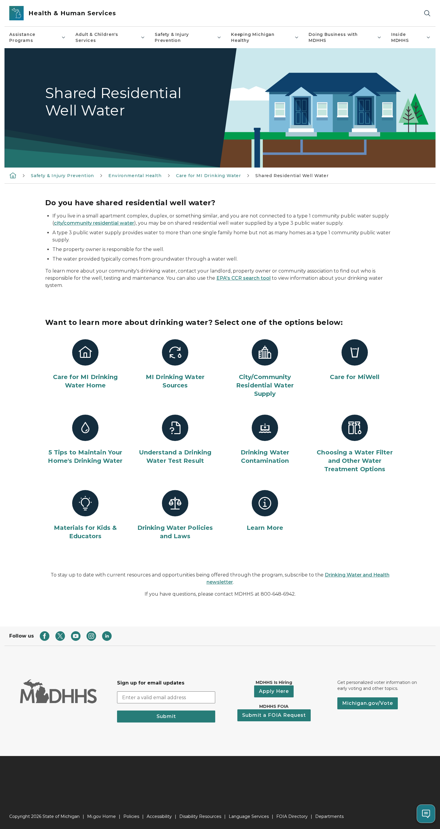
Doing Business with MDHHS (333, 37)
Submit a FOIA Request (274, 715)
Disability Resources (200, 816)
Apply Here (274, 691)
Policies (131, 816)
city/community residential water (94, 223)
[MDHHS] (12, 175)
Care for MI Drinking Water (208, 175)
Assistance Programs (22, 37)
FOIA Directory (292, 816)
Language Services (249, 816)
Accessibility (159, 816)
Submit (166, 716)
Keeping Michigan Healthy (252, 37)
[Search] (427, 13)
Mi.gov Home (101, 816)
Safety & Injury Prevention (172, 37)
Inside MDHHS (400, 37)
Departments (329, 816)
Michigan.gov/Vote (367, 703)
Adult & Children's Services (96, 37)
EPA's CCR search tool (243, 278)
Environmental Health (134, 175)
